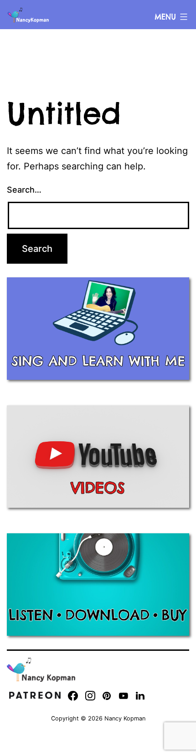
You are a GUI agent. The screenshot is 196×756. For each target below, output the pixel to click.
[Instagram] (90, 696)
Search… (24, 189)
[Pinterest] (107, 696)
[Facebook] (73, 696)
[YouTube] (124, 696)
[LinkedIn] (140, 696)
